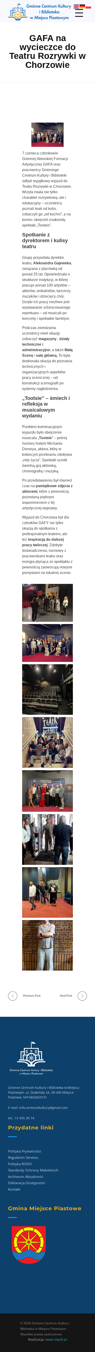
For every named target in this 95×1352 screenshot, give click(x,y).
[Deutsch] (83, 6)
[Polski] (89, 6)
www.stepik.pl (56, 1339)
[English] (77, 6)
